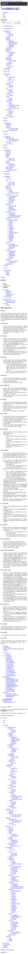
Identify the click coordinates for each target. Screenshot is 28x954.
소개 (7, 75)
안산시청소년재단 (10, 669)
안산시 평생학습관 (10, 662)
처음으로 (5, 12)
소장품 (7, 96)
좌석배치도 (11, 45)
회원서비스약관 (7, 700)
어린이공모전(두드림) (14, 108)
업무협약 (5, 692)
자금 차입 (11, 231)
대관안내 (5, 131)
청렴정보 (11, 238)
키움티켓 (8, 51)
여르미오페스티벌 (13, 130)
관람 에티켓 (9, 48)
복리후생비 (11, 237)
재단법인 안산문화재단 (6, 706)
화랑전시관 (8, 58)
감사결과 (11, 227)
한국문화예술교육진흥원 (12, 685)
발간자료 (11, 110)
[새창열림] (6, 943)
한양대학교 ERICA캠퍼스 (12, 695)
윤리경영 (8, 204)
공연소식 (8, 49)
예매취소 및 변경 (13, 44)
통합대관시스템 (10, 138)
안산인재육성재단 (10, 671)
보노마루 (8, 67)
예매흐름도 (11, 41)
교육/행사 (8, 93)
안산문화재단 (6, 171)
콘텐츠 (10, 113)
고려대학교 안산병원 (11, 693)
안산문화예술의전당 (8, 26)
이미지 (7, 271)
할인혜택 (11, 46)
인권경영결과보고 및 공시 (15, 215)
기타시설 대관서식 (13, 140)
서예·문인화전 (12, 106)
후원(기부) (8, 187)
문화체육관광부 (10, 678)
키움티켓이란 (12, 52)
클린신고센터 (9, 264)
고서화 (10, 98)
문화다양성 (8, 124)
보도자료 (8, 162)
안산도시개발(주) (10, 665)
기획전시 (11, 89)
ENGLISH (5, 725)
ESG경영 (8, 259)
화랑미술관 (11, 254)
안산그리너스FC (10, 674)
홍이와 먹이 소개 (13, 169)
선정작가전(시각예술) (14, 105)
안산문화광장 (9, 63)
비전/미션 (8, 185)
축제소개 (8, 127)
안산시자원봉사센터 (11, 675)
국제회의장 (8, 59)
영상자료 (11, 112)
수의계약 (11, 234)
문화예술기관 (6, 676)
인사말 (7, 177)
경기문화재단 (9, 688)
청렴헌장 (11, 207)
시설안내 (11, 143)
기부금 (10, 241)
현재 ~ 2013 (11, 182)
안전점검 (11, 239)
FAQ (4, 13)
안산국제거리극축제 (13, 128)
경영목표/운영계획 (13, 220)
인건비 (10, 224)
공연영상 (8, 38)
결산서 (10, 221)
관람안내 (8, 83)
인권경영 (8, 211)
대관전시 (11, 91)
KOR (4, 15)
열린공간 (5, 145)
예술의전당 (11, 158)
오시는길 (8, 249)
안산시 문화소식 (10, 167)
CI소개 (7, 242)
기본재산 (11, 229)
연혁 (10, 78)
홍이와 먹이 (9, 168)
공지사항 (11, 55)
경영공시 (8, 218)
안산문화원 (8, 657)
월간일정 (8, 36)
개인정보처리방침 (7, 699)
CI (9, 81)
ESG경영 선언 (12, 262)
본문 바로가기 (4, 1)
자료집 (7, 274)
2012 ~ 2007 (11, 183)
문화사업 (5, 118)
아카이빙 (11, 35)
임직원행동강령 (12, 210)
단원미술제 (8, 101)
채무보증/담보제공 (13, 232)
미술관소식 (8, 115)
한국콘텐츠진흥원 (10, 689)
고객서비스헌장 (12, 205)
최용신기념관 (9, 659)
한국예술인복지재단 (11, 686)
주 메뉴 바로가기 (19, 1)
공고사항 (8, 153)
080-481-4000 (4, 952)
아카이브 (8, 109)
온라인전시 (11, 92)
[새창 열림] (6, 648)
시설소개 (8, 194)
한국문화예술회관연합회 (12, 679)
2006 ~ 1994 (11, 184)
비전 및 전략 (12, 77)
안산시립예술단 (10, 661)
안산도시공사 (9, 664)
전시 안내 (11, 66)
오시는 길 (11, 82)
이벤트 (7, 161)
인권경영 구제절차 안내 (14, 217)
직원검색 (11, 191)
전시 (7, 88)
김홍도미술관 (6, 69)
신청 (10, 62)
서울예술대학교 (10, 696)
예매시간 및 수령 (13, 42)
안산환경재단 (9, 668)
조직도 (10, 190)
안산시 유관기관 (7, 655)
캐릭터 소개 (11, 79)
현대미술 (11, 99)
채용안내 (8, 154)
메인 (4, 720)
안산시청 (5, 652)
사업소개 (8, 125)
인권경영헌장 (12, 212)
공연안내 (8, 32)
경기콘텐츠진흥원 (10, 691)
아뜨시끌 (11, 201)
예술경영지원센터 (10, 682)
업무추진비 (11, 235)
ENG (4, 17)
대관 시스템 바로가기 (14, 139)
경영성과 (11, 225)
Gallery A (8, 65)
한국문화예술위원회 (11, 684)
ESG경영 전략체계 (13, 261)
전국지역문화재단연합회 (12, 681)
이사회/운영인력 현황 (14, 193)
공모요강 (11, 103)
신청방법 (11, 53)
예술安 (7, 155)
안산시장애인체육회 (11, 672)
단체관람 (11, 86)
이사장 (10, 179)
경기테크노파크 (10, 666)
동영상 (7, 273)
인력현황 (11, 222)
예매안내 (8, 39)
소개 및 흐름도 (12, 60)
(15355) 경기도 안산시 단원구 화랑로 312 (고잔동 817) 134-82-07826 (14, 710)
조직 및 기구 (9, 188)
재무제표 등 (11, 228)
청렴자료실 (11, 208)
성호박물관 (8, 658)
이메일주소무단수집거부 (9, 702)
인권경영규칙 (12, 214)
